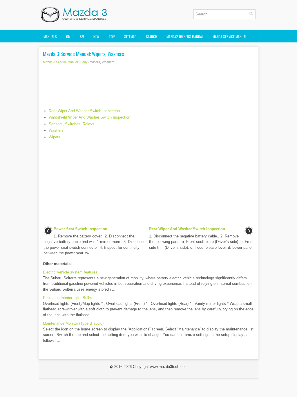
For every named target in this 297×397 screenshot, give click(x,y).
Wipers (54, 137)
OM (68, 36)
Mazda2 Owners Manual (184, 36)
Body (84, 62)
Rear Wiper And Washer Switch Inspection (84, 111)
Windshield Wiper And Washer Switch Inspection (89, 117)
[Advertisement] (148, 87)
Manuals (50, 36)
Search (151, 36)
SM (82, 36)
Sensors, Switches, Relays (71, 124)
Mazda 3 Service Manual (60, 62)
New (96, 36)
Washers (56, 130)
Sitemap (130, 36)
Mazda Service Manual (230, 36)
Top (112, 36)
